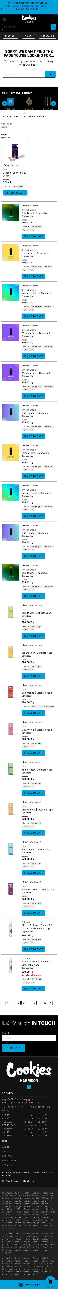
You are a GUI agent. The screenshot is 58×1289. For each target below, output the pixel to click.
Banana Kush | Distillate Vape (37, 652)
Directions (9, 1160)
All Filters (12, 116)
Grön (5, 169)
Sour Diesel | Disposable (35, 213)
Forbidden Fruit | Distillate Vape (38, 889)
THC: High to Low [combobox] (32, 116)
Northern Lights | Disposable (37, 293)
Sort (25, 113)
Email (5, 1033)
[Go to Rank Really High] (29, 1284)
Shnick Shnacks (29, 210)
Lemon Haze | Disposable (35, 253)
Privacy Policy (10, 1180)
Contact (7, 1155)
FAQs (5, 1151)
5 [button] (34, 1003)
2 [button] (18, 1003)
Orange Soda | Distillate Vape (37, 809)
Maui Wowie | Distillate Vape (37, 729)
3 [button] (23, 1003)
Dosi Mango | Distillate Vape (37, 692)
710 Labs (26, 922)
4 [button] (29, 1003)
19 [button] (45, 1003)
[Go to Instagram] (29, 1087)
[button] (4, 19)
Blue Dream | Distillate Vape (36, 849)
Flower (28, 36)
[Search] (53, 27)
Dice (24, 609)
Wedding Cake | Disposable (36, 333)
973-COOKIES (10, 1099)
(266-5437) (26, 1099)
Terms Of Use (27, 1180)
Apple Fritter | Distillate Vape (37, 769)
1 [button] (13, 1003)
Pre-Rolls (47, 36)
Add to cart (17, 192)
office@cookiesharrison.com (20, 1102)
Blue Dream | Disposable (35, 413)
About (5, 1146)
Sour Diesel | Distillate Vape (36, 612)
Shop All (10, 36)
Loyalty (7, 1164)
